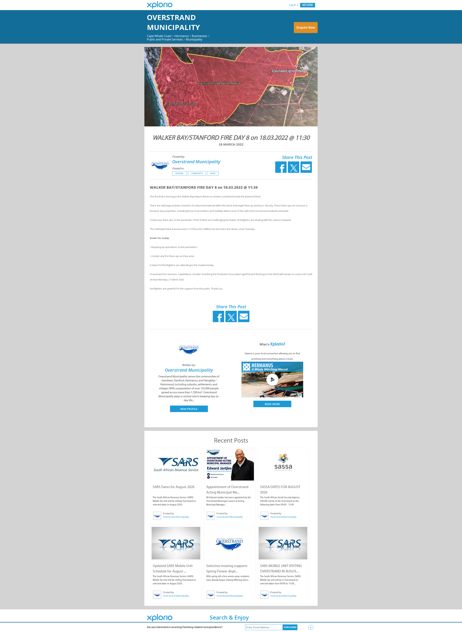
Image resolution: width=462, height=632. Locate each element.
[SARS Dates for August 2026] (176, 464)
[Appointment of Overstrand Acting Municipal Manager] (229, 464)
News (212, 173)
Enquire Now (306, 27)
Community (197, 173)
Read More (272, 404)
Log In (292, 5)
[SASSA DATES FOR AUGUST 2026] (283, 462)
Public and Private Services (165, 39)
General (179, 173)
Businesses (199, 36)
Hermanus (182, 36)
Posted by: (178, 156)
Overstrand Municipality (173, 22)
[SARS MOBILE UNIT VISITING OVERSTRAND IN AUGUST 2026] (283, 543)
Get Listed (307, 5)
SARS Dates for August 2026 (173, 487)
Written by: (188, 365)
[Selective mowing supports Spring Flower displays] (229, 543)
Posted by (168, 513)
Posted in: (178, 168)
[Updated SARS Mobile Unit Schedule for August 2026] (176, 543)
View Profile (189, 409)
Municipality (194, 39)
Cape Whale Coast (159, 36)
